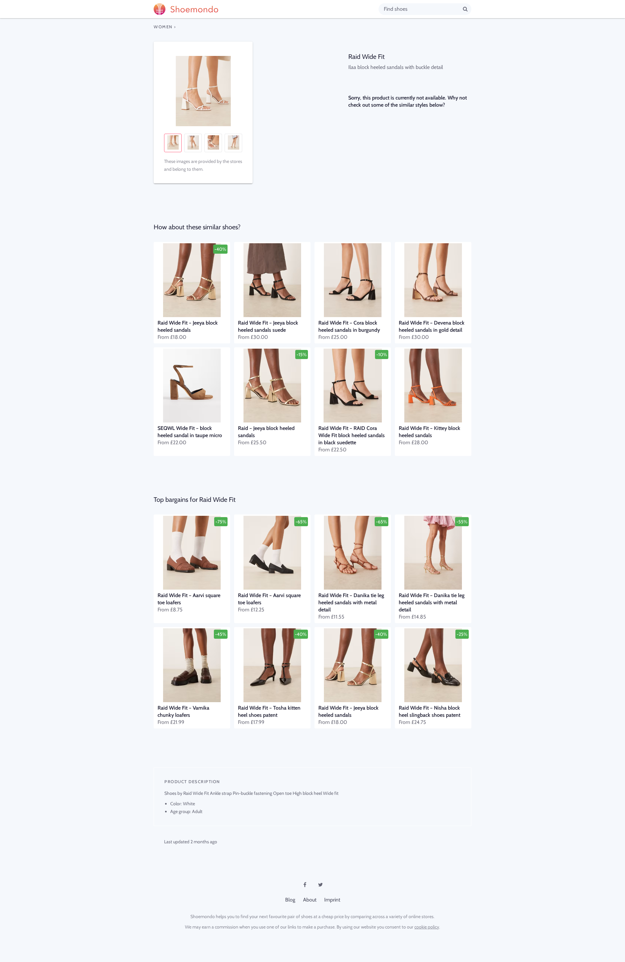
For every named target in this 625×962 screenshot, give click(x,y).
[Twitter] (320, 884)
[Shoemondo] (266, 9)
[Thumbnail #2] (193, 143)
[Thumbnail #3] (213, 143)
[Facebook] (304, 884)
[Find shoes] (465, 9)
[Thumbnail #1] (173, 143)
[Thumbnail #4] (233, 143)
